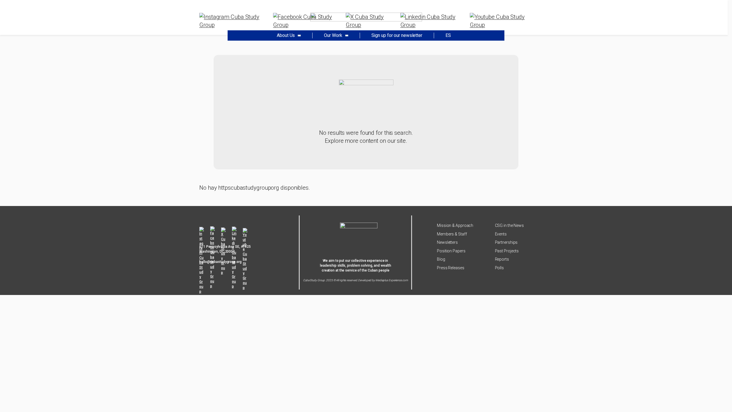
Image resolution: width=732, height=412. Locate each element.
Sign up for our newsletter (396, 35)
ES (448, 35)
